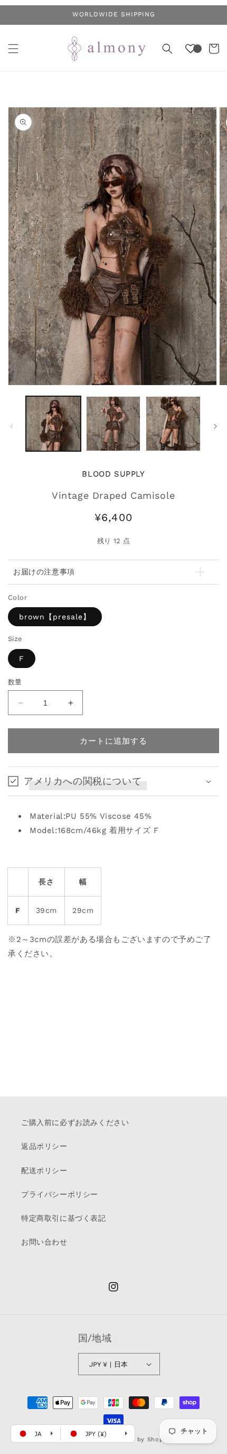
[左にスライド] (11, 426)
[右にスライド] (215, 426)
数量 (15, 682)
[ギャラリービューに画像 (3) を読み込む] (173, 423)
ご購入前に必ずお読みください (75, 1122)
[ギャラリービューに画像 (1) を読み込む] (53, 423)
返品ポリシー (44, 1146)
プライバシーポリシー (59, 1194)
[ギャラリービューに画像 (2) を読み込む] (113, 423)
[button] (13, 48)
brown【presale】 (55, 616)
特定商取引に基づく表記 (63, 1218)
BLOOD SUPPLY (113, 474)
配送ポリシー (44, 1170)
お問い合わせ (44, 1242)
